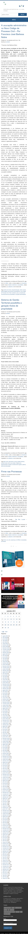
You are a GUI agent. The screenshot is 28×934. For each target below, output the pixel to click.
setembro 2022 (6, 706)
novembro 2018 (6, 776)
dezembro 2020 (6, 738)
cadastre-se (11, 286)
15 (5, 622)
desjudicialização (15, 289)
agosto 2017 (5, 798)
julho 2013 (5, 872)
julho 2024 (5, 673)
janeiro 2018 (5, 791)
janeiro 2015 (5, 845)
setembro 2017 (6, 797)
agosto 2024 (5, 672)
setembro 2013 (6, 869)
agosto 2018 (5, 780)
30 (8, 627)
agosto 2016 (5, 816)
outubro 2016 (5, 813)
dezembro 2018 (6, 774)
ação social (5, 461)
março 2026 (5, 643)
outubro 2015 (5, 831)
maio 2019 (5, 766)
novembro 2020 (6, 739)
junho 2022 (5, 711)
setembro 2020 (6, 742)
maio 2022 (5, 712)
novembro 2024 (6, 667)
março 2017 (5, 806)
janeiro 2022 (5, 718)
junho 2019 (5, 765)
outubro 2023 (5, 687)
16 (8, 622)
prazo (17, 292)
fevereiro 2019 (6, 771)
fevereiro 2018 (6, 789)
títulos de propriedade (5, 466)
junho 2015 (5, 837)
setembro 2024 (6, 670)
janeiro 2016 (5, 827)
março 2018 (5, 788)
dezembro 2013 (6, 864)
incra (9, 463)
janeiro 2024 (5, 682)
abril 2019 (5, 768)
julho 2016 (5, 818)
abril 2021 (5, 732)
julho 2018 (5, 782)
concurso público (7, 914)
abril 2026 (5, 642)
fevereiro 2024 (6, 681)
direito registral (4, 291)
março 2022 (5, 715)
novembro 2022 (6, 703)
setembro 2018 (6, 779)
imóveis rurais (4, 463)
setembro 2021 (6, 724)
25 (13, 625)
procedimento (22, 292)
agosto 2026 (5, 636)
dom (9, 540)
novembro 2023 (6, 685)
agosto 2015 (5, 834)
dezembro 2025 (6, 648)
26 (16, 625)
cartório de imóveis (7, 289)
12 (16, 619)
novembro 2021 (6, 721)
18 (13, 622)
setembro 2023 (6, 688)
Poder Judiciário (12, 292)
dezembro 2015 (6, 828)
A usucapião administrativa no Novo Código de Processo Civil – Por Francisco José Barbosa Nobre (13, 31)
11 (13, 619)
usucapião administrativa (20, 294)
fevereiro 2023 (6, 699)
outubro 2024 (5, 669)
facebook (24, 283)
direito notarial (23, 289)
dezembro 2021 (6, 720)
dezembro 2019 (6, 756)
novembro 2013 (6, 866)
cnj (8, 909)
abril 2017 (5, 804)
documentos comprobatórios (14, 291)
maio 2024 (5, 676)
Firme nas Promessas (11, 471)
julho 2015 (5, 836)
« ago (2, 631)
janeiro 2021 (5, 736)
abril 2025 (5, 660)
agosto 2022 (5, 708)
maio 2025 (5, 658)
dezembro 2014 (6, 846)
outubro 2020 (5, 741)
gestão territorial (21, 461)
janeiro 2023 (5, 700)
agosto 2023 (5, 690)
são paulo (17, 912)
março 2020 (5, 751)
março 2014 (5, 860)
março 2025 (5, 661)
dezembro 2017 (6, 792)
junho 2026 (5, 639)
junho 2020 (5, 747)
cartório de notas (18, 907)
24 (11, 625)
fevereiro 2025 (6, 663)
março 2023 (5, 697)
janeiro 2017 (5, 809)
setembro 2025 (6, 652)
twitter (6, 283)
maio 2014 (5, 857)
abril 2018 (5, 786)
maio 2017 (5, 803)
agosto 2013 (5, 870)
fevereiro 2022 (6, 717)
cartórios (5, 909)
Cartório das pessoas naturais (9, 912)
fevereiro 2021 (6, 735)
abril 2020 (5, 750)
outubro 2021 (5, 723)
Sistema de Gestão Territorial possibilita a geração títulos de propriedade (11, 304)
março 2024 (5, 679)
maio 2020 (5, 748)
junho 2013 (5, 873)
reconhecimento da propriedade (8, 294)
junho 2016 (5, 819)
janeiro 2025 (5, 664)
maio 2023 (5, 694)
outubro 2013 (5, 867)
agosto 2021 (5, 726)
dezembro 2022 (6, 702)
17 (11, 622)
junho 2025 (5, 657)
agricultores (11, 461)
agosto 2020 (5, 744)
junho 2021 (5, 729)
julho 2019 (5, 764)
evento (15, 461)
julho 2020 (5, 745)
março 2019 (5, 770)
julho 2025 (5, 655)
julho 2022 (5, 709)
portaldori (8, 42)
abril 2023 (5, 696)
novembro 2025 (6, 649)
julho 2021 (5, 727)
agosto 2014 (5, 852)
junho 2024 (5, 675)
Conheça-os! (13, 902)
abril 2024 (5, 678)
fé (16, 540)
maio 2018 (5, 785)
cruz (7, 540)
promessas (3, 541)
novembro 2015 (6, 830)
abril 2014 (5, 858)
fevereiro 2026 (6, 645)
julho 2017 (5, 800)
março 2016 (5, 824)
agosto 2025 (5, 654)
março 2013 (5, 878)
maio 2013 (5, 875)
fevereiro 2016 (6, 825)
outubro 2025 (5, 651)
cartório (13, 907)
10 (11, 619)
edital (21, 912)
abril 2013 (5, 876)
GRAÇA (19, 540)
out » (6, 631)
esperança (13, 540)
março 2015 (5, 842)
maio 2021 (5, 730)
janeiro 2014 (5, 863)
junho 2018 (5, 783)
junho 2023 (5, 693)
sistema (24, 464)
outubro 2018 (5, 777)
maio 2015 (5, 839)
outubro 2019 (5, 759)
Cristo (4, 540)
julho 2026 (5, 637)
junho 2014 (5, 855)
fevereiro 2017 (6, 807)
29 (5, 627)
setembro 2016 (6, 815)
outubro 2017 (5, 795)
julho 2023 (5, 691)
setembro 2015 (6, 833)
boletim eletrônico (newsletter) (15, 284)
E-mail (8, 922)
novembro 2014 (6, 848)
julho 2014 (5, 854)
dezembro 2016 (6, 810)
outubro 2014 (5, 849)
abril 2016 (5, 822)
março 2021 (5, 733)
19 (16, 622)
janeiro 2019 (5, 773)
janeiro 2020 (5, 754)
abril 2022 (5, 714)
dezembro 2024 (6, 666)
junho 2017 (5, 801)
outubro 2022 (5, 705)
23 (8, 625)
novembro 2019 (6, 757)
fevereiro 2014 (6, 861)
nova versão (12, 463)
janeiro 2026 (5, 646)
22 (5, 625)
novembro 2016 (6, 812)
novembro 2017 (6, 794)
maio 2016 (5, 821)
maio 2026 (5, 640)
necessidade (23, 540)
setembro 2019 (6, 760)
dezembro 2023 (6, 684)
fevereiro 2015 (6, 843)
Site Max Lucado (20, 519)
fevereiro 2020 (6, 753)
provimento (12, 909)
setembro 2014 (6, 851)
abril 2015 (5, 840)
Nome (5, 918)
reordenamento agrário (17, 464)
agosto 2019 (5, 762)
